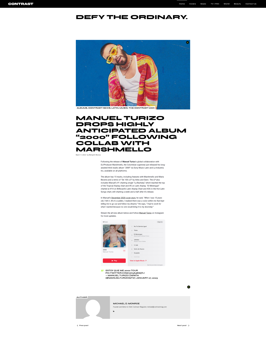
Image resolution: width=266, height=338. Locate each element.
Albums (82, 108)
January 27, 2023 (147, 278)
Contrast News (99, 108)
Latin (114, 108)
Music (123, 108)
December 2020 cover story (123, 198)
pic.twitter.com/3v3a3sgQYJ (125, 273)
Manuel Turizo (145, 213)
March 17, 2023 (81, 155)
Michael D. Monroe (95, 155)
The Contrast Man (142, 108)
